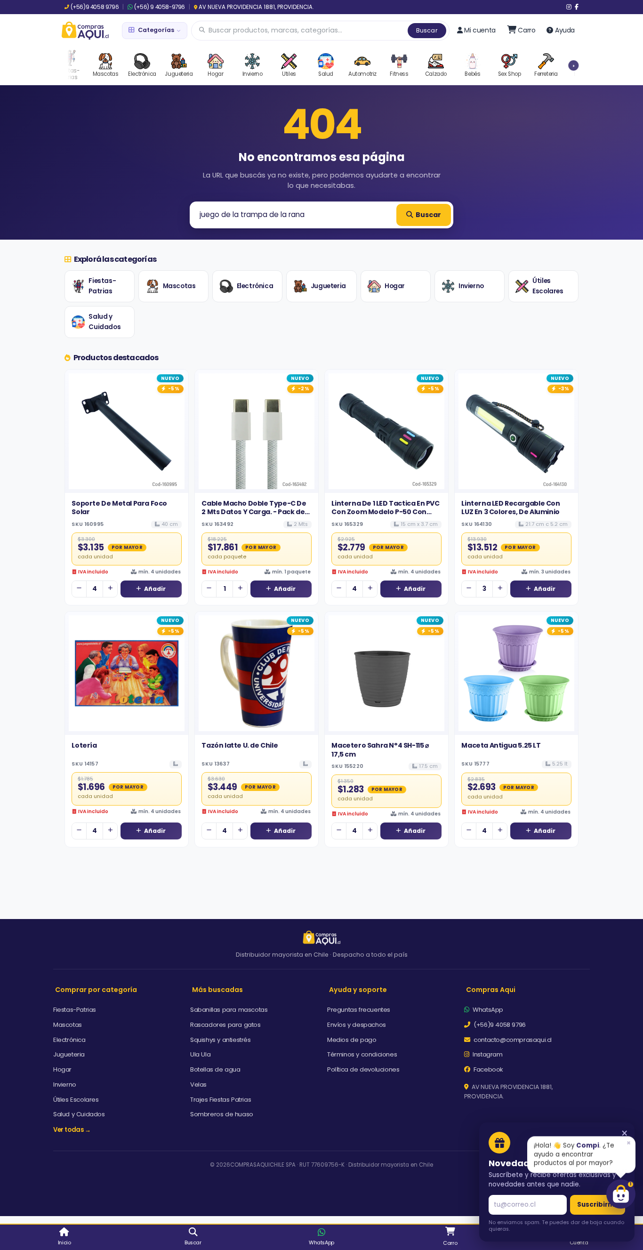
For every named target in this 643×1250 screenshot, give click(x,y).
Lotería (84, 745)
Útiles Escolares (547, 286)
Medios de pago (351, 1039)
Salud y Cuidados (104, 321)
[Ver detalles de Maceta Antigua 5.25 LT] (516, 673)
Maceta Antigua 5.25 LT (500, 745)
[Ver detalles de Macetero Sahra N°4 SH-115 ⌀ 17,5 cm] (386, 673)
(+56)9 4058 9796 (95, 7)
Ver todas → (72, 1129)
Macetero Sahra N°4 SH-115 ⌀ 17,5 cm (379, 749)
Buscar (427, 30)
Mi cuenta (479, 30)
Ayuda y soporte (358, 989)
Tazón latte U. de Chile (239, 745)
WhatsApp (487, 1009)
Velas (198, 1084)
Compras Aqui (490, 989)
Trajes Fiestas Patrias (220, 1099)
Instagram (487, 1054)
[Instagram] (568, 7)
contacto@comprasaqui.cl (512, 1039)
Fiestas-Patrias (102, 286)
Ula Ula (200, 1054)
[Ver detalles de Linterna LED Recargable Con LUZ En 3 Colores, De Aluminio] (516, 431)
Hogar (395, 286)
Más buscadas (217, 989)
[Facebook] (577, 7)
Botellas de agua (215, 1069)
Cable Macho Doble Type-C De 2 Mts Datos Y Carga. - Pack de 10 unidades (253, 512)
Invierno (471, 286)
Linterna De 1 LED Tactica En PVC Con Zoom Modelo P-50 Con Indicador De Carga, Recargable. (385, 516)
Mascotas (179, 286)
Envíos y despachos (356, 1024)
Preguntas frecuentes (358, 1009)
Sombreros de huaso (221, 1114)
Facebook (487, 1069)
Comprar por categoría (96, 989)
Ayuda (565, 30)
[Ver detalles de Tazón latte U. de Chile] (256, 673)
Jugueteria (328, 286)
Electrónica (255, 286)
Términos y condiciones (362, 1054)
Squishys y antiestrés (220, 1039)
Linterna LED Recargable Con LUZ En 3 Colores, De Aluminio (510, 507)
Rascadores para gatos (225, 1024)
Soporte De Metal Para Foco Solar (119, 507)
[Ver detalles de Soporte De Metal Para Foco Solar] (126, 431)
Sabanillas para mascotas (228, 1009)
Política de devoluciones (363, 1069)
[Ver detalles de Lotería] (126, 673)
